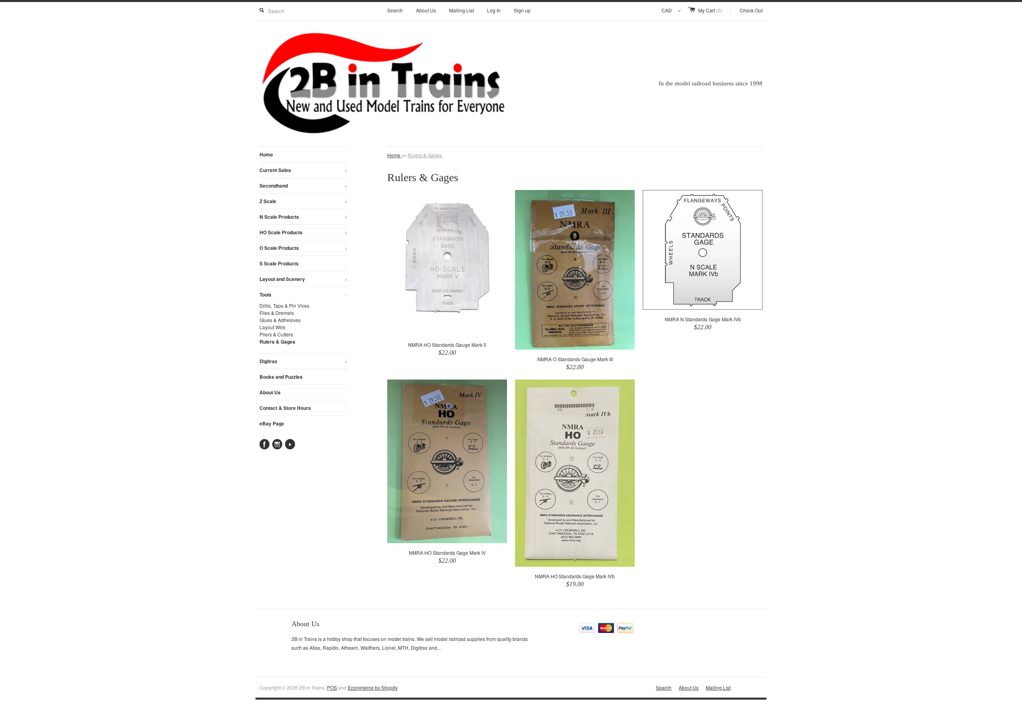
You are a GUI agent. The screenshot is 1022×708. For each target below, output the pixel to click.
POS (332, 687)
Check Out (751, 10)
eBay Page (271, 423)
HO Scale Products (303, 232)
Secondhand (303, 185)
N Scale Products (303, 216)
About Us (426, 10)
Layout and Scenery (303, 279)
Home (266, 154)
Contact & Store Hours (285, 407)
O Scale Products (303, 247)
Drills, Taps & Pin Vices (284, 305)
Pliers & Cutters (276, 334)
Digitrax (303, 361)
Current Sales (303, 170)
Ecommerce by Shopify (372, 687)
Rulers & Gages (277, 341)
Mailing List (461, 10)
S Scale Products (279, 263)
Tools (303, 294)
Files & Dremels (276, 312)
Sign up (522, 10)
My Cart (710, 10)
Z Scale (303, 201)
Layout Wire (272, 327)
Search (395, 10)
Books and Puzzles (281, 376)
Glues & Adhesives (280, 319)
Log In (494, 10)
